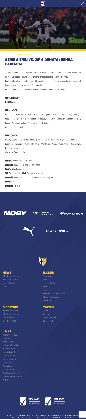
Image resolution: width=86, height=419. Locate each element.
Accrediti (46, 314)
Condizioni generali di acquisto (13, 376)
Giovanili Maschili (8, 317)
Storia (45, 279)
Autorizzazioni (48, 321)
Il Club (48, 272)
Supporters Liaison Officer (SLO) (54, 293)
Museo (45, 290)
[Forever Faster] (29, 231)
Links (7, 331)
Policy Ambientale (9, 369)
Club (4, 286)
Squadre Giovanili (9, 283)
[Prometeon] (71, 213)
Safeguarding (7, 338)
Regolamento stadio (9, 348)
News (13, 54)
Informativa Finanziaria (51, 297)
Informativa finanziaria (11, 345)
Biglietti (45, 310)
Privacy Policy (7, 366)
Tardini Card (7, 362)
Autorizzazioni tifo (9, 355)
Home (7, 54)
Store (45, 286)
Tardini (49, 307)
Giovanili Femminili (9, 321)
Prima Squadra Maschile (11, 279)
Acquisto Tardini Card (10, 352)
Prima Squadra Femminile (12, 276)
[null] (15, 213)
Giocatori (10, 307)
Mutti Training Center (50, 283)
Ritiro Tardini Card (49, 317)
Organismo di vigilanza (10, 334)
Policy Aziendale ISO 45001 (12, 373)
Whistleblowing (8, 341)
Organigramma (48, 276)
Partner (5, 379)
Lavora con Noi (48, 300)
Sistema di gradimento (10, 359)
